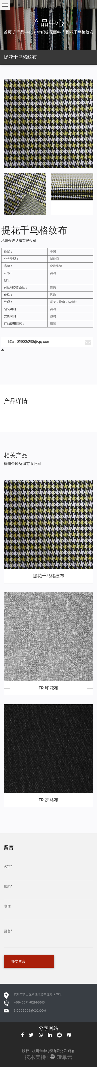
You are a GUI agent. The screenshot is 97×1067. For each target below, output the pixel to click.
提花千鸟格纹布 (48, 576)
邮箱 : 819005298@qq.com (29, 342)
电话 (7, 906)
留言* (8, 931)
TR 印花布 (48, 688)
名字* (8, 867)
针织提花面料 (49, 32)
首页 (8, 32)
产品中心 (24, 32)
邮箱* (8, 886)
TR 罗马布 (48, 800)
